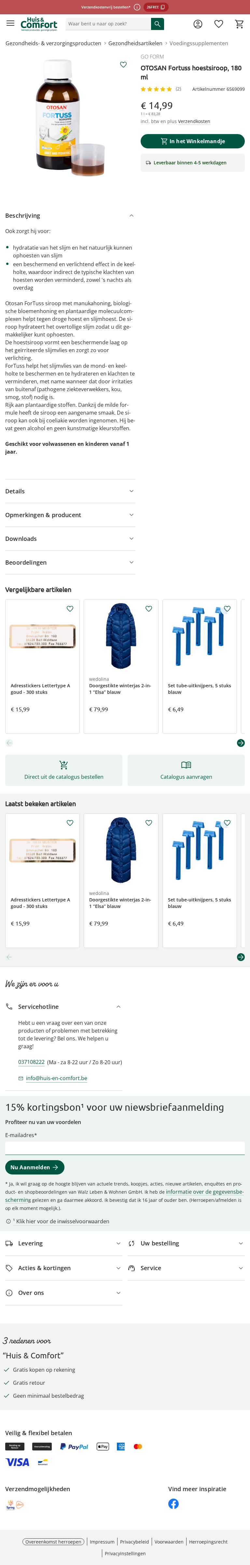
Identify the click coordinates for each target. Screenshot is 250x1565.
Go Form (152, 56)
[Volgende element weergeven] (241, 743)
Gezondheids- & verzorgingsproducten (53, 43)
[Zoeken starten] (157, 24)
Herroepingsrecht (208, 1542)
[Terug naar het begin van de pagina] (243, 1519)
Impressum (102, 1542)
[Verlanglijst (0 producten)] (219, 24)
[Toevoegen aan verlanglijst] (123, 65)
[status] (107, 24)
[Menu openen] (10, 24)
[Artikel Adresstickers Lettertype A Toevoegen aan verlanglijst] (70, 609)
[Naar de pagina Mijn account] (198, 24)
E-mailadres (19, 1135)
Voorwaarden (169, 1542)
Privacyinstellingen (125, 1553)
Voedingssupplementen (199, 43)
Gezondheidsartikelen (135, 43)
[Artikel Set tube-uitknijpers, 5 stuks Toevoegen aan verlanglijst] (227, 609)
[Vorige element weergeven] (9, 743)
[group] (70, 118)
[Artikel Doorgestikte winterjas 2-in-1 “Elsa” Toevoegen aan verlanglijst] (149, 609)
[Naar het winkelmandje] (239, 24)
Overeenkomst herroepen (53, 1542)
